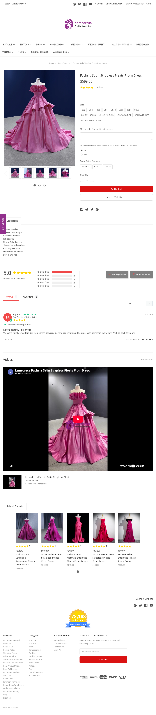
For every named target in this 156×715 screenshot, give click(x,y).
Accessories (60, 52)
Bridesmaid (142, 44)
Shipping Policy (10, 653)
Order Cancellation (11, 688)
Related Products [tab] (15, 506)
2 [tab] (39, 185)
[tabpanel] (15, 173)
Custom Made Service (13, 662)
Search (99, 3)
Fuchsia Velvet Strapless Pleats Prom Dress (127, 558)
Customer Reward (11, 640)
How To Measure (10, 669)
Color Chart (8, 678)
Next (74, 173)
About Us (7, 643)
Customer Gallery (11, 691)
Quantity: (84, 174)
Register (139, 3)
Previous (5, 173)
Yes (85, 154)
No (85, 150)
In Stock (24, 44)
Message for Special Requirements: (96, 129)
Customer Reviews (11, 672)
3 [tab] (44, 185)
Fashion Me (59, 646)
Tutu (21, 52)
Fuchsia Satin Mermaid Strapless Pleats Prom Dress (77, 558)
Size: (82, 104)
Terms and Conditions (13, 659)
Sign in (129, 3)
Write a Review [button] (143, 274)
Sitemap (7, 697)
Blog (5, 694)
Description (12, 220)
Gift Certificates (114, 3)
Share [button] (9, 339)
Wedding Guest (96, 44)
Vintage (6, 52)
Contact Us (8, 646)
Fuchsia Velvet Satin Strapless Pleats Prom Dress (103, 558)
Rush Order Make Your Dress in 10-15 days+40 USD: (108, 145)
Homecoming (57, 44)
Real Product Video (12, 665)
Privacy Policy (9, 656)
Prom (39, 44)
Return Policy (9, 649)
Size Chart (7, 675)
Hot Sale (7, 44)
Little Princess (60, 643)
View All (57, 649)
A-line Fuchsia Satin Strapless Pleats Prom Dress (51, 558)
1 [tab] (35, 185)
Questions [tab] (28, 296)
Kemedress (59, 640)
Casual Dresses (39, 52)
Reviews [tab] (9, 296)
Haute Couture (120, 44)
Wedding (76, 44)
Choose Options (26, 530)
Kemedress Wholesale (13, 685)
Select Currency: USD (15, 3)
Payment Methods (11, 681)
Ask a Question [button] (119, 274)
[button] (145, 339)
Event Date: (90, 161)
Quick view (27, 525)
